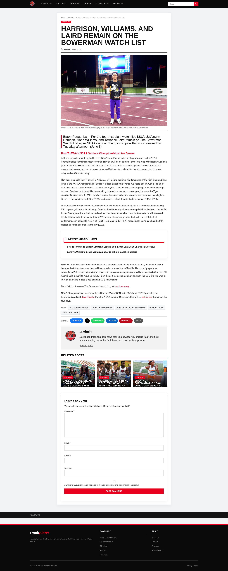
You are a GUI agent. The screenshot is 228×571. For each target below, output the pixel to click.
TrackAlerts (39, 566)
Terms (196, 566)
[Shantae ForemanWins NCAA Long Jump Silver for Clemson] (150, 373)
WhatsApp (98, 321)
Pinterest (126, 321)
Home (63, 17)
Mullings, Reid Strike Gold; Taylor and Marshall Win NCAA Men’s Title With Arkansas (113, 385)
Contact (155, 541)
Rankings (103, 554)
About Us (118, 4)
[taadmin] (71, 336)
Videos (87, 4)
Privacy (189, 566)
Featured (61, 4)
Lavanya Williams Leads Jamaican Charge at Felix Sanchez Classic (102, 252)
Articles (46, 4)
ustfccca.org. (122, 286)
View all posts (86, 345)
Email (138, 321)
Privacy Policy (157, 550)
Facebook (76, 321)
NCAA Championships (102, 307)
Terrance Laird (70, 313)
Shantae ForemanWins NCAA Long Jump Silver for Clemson (149, 384)
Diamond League (106, 541)
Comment (69, 411)
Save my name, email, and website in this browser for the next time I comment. (101, 485)
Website (68, 468)
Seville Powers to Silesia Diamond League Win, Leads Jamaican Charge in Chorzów (111, 247)
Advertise (155, 546)
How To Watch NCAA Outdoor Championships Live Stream (98, 153)
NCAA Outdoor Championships (131, 307)
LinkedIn (112, 321)
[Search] (196, 4)
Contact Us (102, 4)
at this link (147, 296)
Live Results (88, 296)
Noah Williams (156, 307)
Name (67, 443)
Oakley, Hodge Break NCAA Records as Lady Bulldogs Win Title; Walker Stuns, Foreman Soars (77, 385)
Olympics (103, 546)
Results (75, 4)
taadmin (67, 49)
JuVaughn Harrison (78, 307)
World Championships (108, 537)
